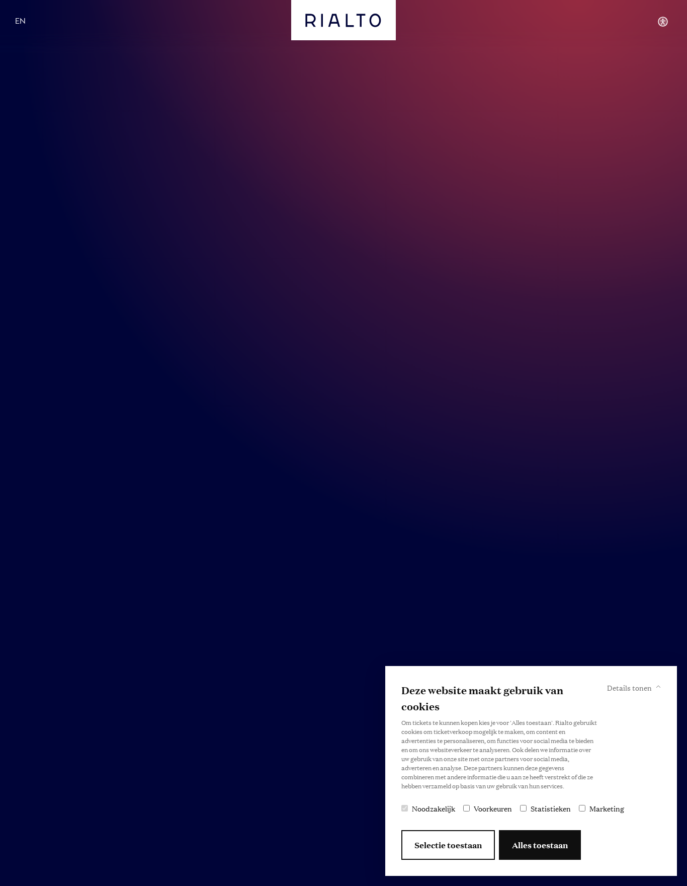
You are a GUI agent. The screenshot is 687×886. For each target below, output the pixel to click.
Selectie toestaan (448, 845)
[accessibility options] (663, 22)
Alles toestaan (540, 845)
